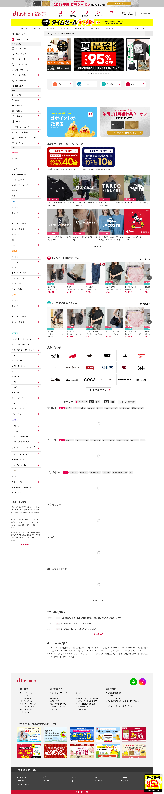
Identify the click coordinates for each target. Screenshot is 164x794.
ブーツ (143, 440)
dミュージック (74, 777)
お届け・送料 (54, 701)
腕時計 (14, 190)
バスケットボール (18, 408)
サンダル (86, 440)
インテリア (16, 476)
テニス (14, 371)
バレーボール (17, 414)
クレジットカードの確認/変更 (86, 701)
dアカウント (80, 695)
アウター (99, 408)
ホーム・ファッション (28, 709)
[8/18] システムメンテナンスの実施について (62, 34)
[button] (88, 73)
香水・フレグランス (19, 465)
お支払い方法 (54, 698)
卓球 (13, 382)
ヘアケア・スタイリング (20, 454)
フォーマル (114, 408)
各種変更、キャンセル (58, 706)
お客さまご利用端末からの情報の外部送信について (122, 702)
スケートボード (17, 398)
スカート (76, 408)
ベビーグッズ (17, 289)
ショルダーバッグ (95, 472)
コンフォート (134, 440)
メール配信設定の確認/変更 (85, 704)
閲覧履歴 (73, 16)
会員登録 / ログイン (22, 39)
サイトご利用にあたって (58, 693)
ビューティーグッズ (19, 459)
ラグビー (15, 387)
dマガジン (20, 781)
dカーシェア (99, 777)
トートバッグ (83, 472)
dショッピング (22, 777)
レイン (126, 440)
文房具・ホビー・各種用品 (21, 487)
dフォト (72, 781)
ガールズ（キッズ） (27, 698)
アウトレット (24, 712)
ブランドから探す (21, 54)
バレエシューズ (95, 440)
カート (111, 16)
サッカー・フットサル (19, 360)
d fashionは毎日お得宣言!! (25, 137)
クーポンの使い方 (22, 132)
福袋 (17, 100)
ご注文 (52, 695)
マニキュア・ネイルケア (20, 442)
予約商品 (18, 111)
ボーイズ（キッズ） (27, 701)
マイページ (99, 16)
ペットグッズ (16, 492)
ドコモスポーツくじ (24, 784)
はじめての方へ (21, 34)
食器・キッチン (17, 482)
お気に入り (86, 16)
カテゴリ (85, 84)
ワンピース (91, 408)
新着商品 (18, 116)
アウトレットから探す (23, 64)
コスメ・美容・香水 (27, 706)
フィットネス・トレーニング (21, 339)
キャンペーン (136, 84)
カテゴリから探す (21, 48)
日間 (97, 402)
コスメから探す (21, 80)
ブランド (61, 84)
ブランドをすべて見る (98, 390)
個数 (112, 402)
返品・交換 (54, 709)
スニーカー (69, 440)
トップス (68, 408)
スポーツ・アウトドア (28, 704)
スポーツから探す (21, 70)
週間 (91, 402)
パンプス (78, 440)
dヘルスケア (125, 781)
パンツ (83, 408)
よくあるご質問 (81, 709)
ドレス (107, 408)
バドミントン (16, 376)
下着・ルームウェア (137, 408)
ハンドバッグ (74, 472)
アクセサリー (16, 234)
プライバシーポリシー (114, 698)
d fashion (23, 13)
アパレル (15, 158)
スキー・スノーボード (19, 403)
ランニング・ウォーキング (21, 344)
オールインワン (124, 408)
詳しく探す (19, 86)
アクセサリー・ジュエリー (21, 185)
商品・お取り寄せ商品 (58, 704)
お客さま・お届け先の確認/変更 (87, 698)
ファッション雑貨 (18, 180)
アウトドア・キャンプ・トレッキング (24, 350)
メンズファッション (27, 695)
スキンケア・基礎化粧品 (21, 436)
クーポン (110, 84)
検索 (60, 16)
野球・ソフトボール (19, 366)
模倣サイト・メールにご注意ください (119, 706)
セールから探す (21, 59)
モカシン (119, 440)
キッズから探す (21, 75)
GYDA (63, 623)
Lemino (124, 777)
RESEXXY (65, 629)
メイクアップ (16, 426)
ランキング (19, 95)
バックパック (106, 472)
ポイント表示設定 (82, 706)
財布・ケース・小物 (19, 174)
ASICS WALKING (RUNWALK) (74, 618)
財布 (131, 472)
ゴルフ (14, 355)
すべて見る (144, 259)
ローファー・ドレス (108, 440)
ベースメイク (16, 431)
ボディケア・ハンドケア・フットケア (24, 448)
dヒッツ (46, 781)
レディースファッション (28, 693)
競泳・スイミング (18, 392)
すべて (62, 408)
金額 (106, 402)
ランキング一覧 (98, 600)
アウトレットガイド (22, 127)
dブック (46, 777)
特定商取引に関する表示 (114, 693)
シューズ (15, 164)
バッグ (14, 169)
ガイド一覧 (19, 143)
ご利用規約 (110, 695)
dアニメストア (100, 781)
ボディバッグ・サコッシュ (120, 472)
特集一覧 (18, 105)
